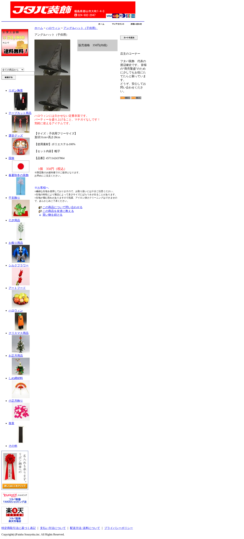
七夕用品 (14, 220)
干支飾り (14, 197)
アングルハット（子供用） (80, 28)
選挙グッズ (16, 135)
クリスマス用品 (19, 333)
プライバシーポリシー (118, 528)
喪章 (11, 423)
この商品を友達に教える (58, 210)
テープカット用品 (20, 113)
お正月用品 (16, 355)
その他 (13, 445)
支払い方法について (53, 528)
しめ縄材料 (16, 378)
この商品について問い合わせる (63, 207)
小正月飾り (16, 400)
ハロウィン (16, 310)
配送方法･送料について (85, 528)
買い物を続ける (53, 214)
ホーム (38, 28)
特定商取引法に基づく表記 (18, 528)
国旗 (11, 158)
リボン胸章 (16, 90)
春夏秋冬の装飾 (19, 175)
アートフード (17, 287)
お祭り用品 (16, 242)
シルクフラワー (19, 265)
